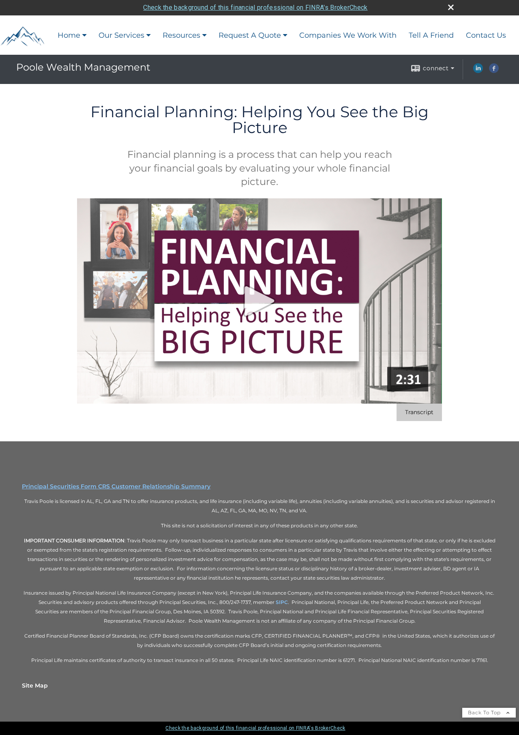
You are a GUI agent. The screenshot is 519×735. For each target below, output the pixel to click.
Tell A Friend (431, 35)
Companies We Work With (348, 35)
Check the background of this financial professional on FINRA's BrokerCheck (255, 7)
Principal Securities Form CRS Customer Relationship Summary (116, 486)
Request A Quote (250, 35)
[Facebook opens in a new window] (494, 71)
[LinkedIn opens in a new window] (478, 71)
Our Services (121, 35)
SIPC (282, 602)
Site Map (35, 685)
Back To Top (485, 712)
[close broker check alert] (451, 7)
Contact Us (486, 35)
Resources (181, 35)
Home (69, 35)
